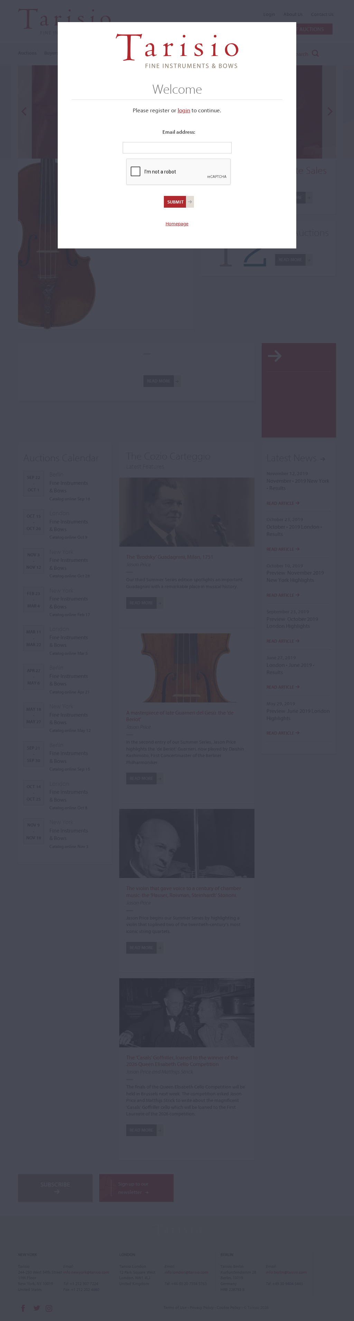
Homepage (177, 223)
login (184, 110)
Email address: (178, 132)
